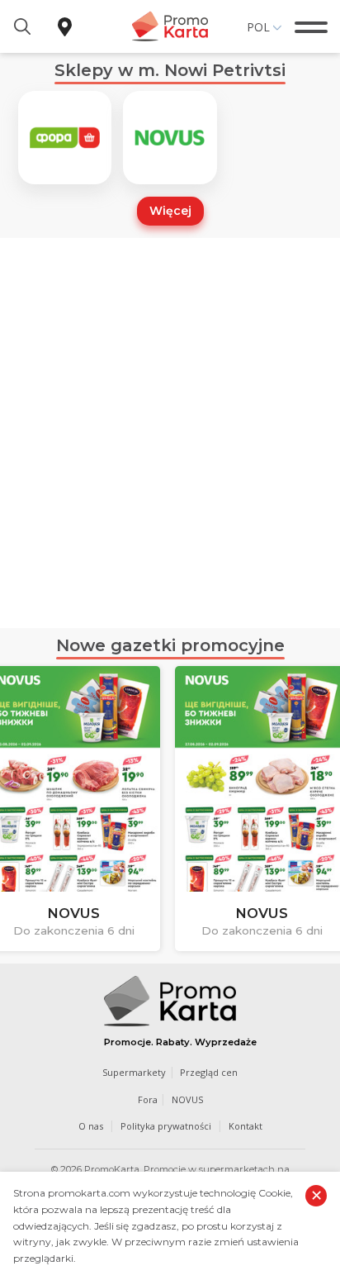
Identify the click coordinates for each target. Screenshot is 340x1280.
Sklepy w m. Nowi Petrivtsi (170, 70)
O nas (90, 1126)
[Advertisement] (170, 433)
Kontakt (245, 1126)
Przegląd (214, 924)
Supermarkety (134, 1072)
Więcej (170, 210)
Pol (258, 26)
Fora (148, 1099)
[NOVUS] (169, 137)
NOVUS (187, 1099)
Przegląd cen (209, 1072)
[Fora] (64, 137)
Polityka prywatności (165, 1126)
